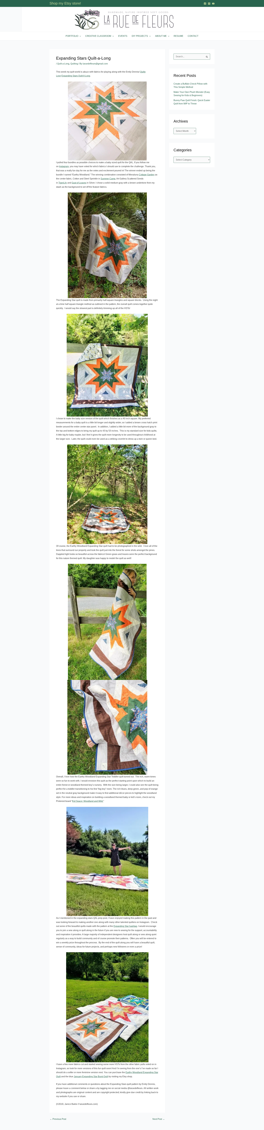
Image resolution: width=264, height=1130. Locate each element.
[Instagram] (209, 3)
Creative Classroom (98, 36)
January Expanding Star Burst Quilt (91, 1076)
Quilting (74, 64)
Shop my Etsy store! (65, 3)
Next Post (158, 1119)
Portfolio (72, 36)
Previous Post (58, 1119)
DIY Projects (140, 36)
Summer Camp (108, 178)
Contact (193, 36)
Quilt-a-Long (63, 64)
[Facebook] (205, 3)
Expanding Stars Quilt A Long (75, 76)
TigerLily (62, 183)
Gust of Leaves (79, 183)
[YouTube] (213, 3)
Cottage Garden (146, 174)
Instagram (64, 166)
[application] (79, 36)
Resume (178, 36)
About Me (161, 36)
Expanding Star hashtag (125, 926)
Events (122, 36)
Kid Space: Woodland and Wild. (87, 801)
